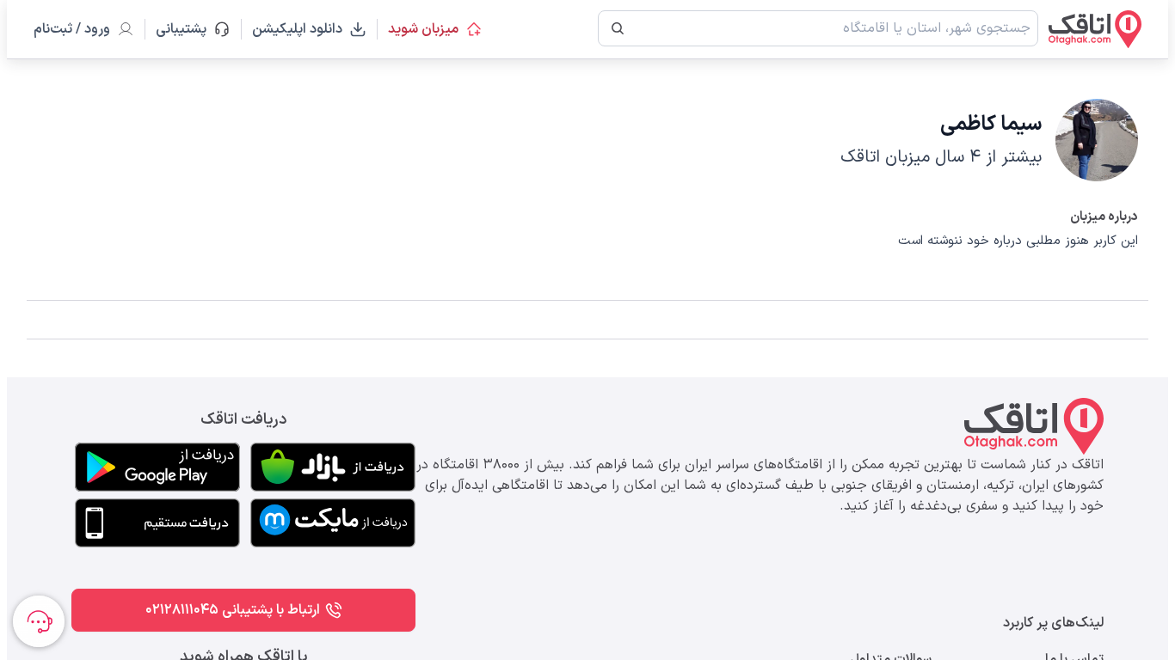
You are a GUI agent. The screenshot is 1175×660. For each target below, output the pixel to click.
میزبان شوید (423, 29)
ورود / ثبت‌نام (72, 29)
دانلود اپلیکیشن (297, 29)
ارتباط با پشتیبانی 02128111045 (232, 610)
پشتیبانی (189, 29)
